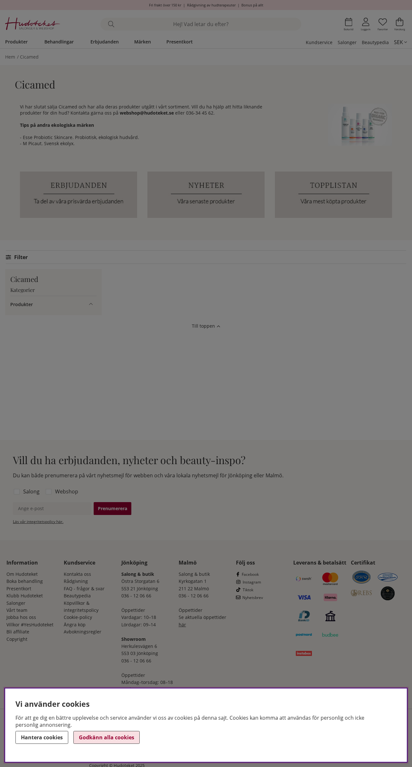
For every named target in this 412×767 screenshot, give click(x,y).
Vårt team (16, 610)
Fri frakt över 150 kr (165, 5)
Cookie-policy (78, 617)
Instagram (252, 582)
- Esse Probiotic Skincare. (47, 137)
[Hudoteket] (32, 24)
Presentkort (179, 42)
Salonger (347, 42)
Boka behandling (24, 581)
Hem (10, 57)
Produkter (16, 42)
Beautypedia (375, 42)
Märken (142, 42)
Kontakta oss (77, 574)
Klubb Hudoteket (24, 596)
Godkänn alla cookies (106, 737)
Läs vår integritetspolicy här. (38, 521)
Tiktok (248, 590)
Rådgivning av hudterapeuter (211, 5)
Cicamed (29, 57)
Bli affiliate (17, 632)
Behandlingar (59, 42)
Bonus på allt (252, 5)
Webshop (66, 491)
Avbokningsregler (82, 632)
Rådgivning (76, 581)
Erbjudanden (104, 42)
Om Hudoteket (22, 574)
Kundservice (319, 42)
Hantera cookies (42, 737)
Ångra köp (75, 625)
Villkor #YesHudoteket (29, 625)
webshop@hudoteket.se (147, 113)
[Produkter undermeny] (91, 304)
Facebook (250, 574)
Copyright (16, 639)
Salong (31, 491)
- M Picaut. (32, 143)
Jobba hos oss (21, 617)
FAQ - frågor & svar (84, 588)
